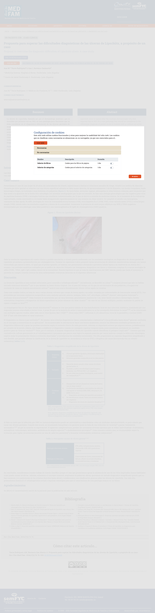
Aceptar (135, 176)
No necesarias (43, 152)
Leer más (40, 143)
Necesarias (42, 148)
